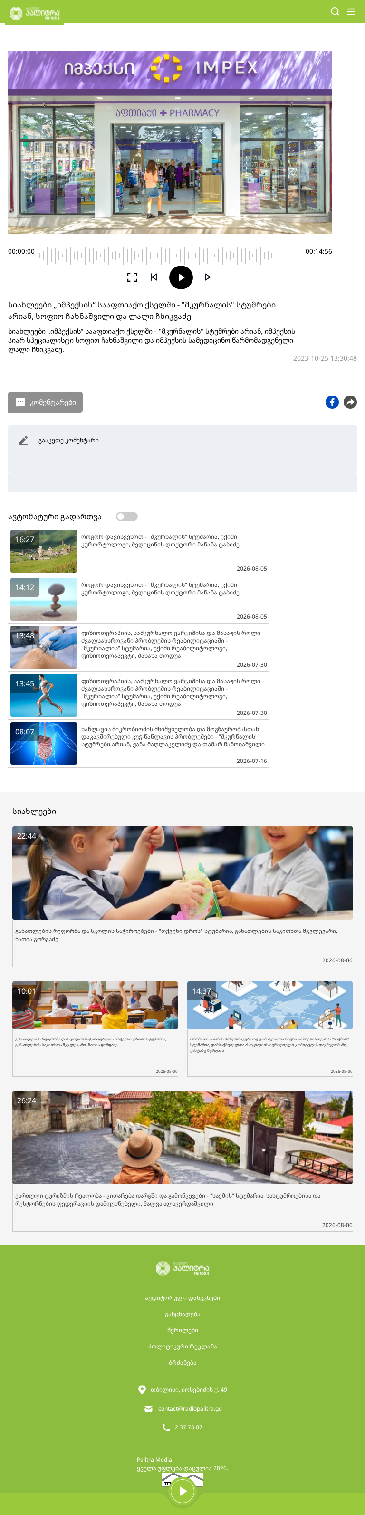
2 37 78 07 (188, 1427)
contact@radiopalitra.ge (190, 1409)
